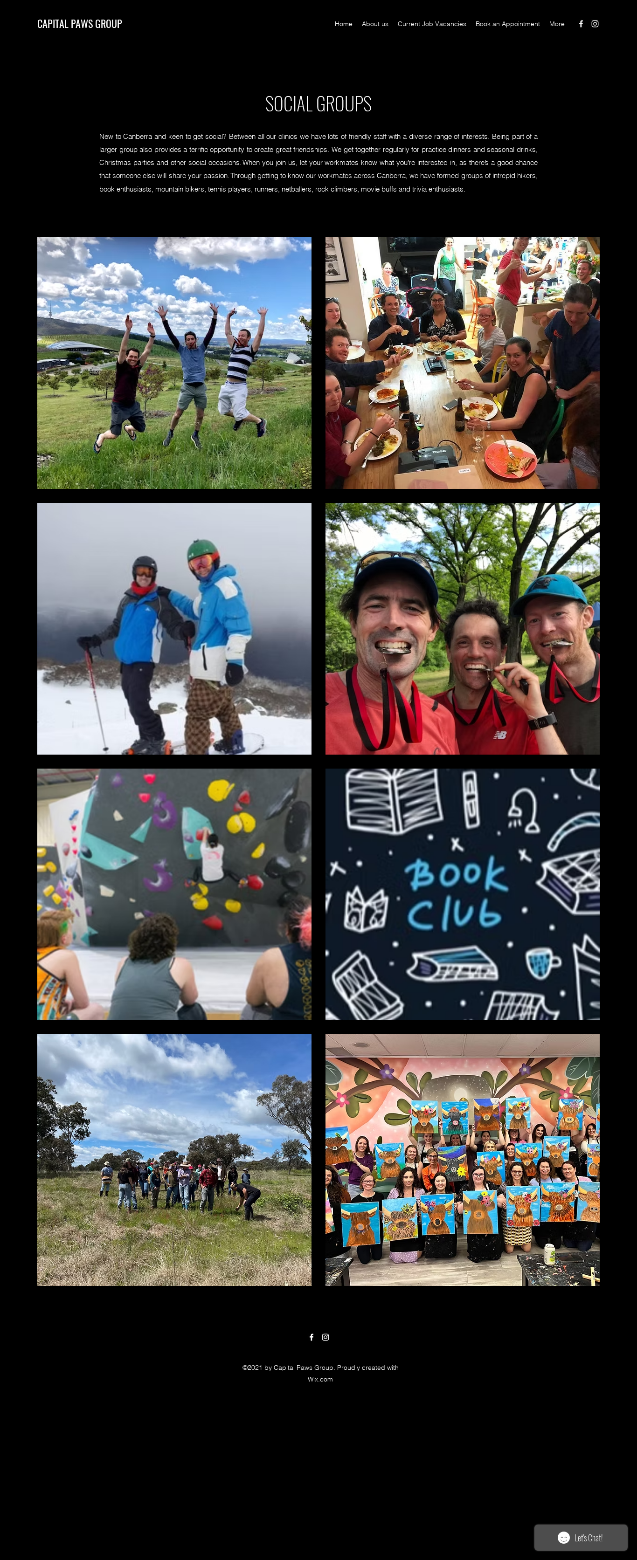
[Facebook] (581, 23)
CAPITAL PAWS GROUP (79, 23)
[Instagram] (595, 23)
